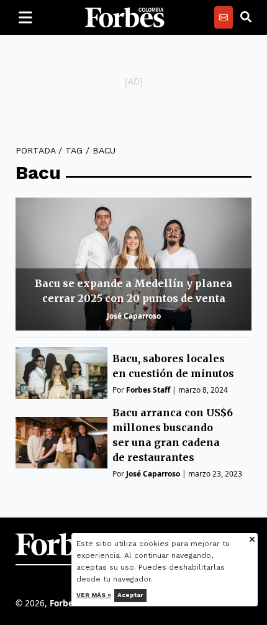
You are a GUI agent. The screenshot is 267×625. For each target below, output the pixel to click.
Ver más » (93, 594)
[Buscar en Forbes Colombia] (245, 17)
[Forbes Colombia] (125, 17)
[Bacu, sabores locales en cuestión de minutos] (61, 373)
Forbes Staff (148, 390)
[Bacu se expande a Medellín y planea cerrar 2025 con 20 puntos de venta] (133, 264)
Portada (35, 150)
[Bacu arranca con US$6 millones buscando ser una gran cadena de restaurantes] (61, 442)
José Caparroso (134, 316)
